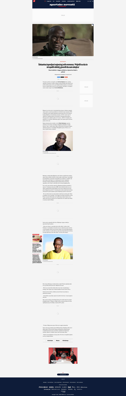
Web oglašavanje (73, 382)
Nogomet (49, 1)
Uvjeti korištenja (50, 382)
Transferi (58, 1)
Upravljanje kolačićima (63, 384)
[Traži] (93, 1)
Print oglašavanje (80, 382)
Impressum (44, 382)
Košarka (64, 1)
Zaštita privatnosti (66, 382)
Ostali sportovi (70, 1)
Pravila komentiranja (58, 382)
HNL (53, 1)
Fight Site (78, 1)
